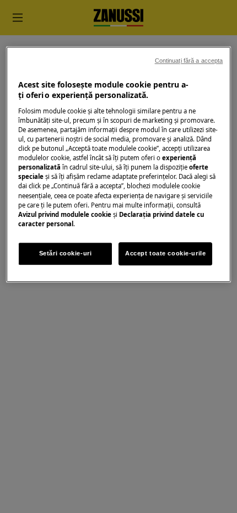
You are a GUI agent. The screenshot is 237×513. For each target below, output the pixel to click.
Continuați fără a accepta (189, 60)
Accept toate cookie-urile (165, 253)
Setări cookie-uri (65, 253)
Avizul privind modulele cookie (64, 214)
